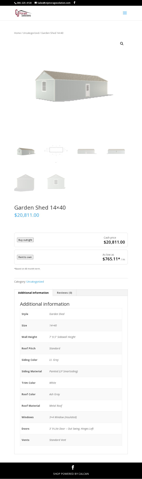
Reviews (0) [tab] (64, 292)
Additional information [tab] (33, 292)
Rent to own (25, 257)
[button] (122, 43)
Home (17, 33)
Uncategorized (31, 33)
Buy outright (25, 240)
